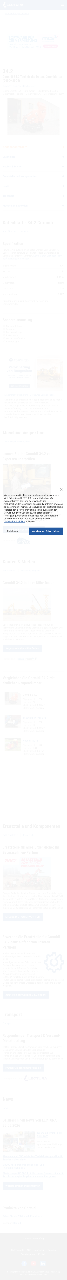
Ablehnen (12, 531)
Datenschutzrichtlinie (14, 521)
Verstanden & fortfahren (46, 531)
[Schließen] (61, 489)
